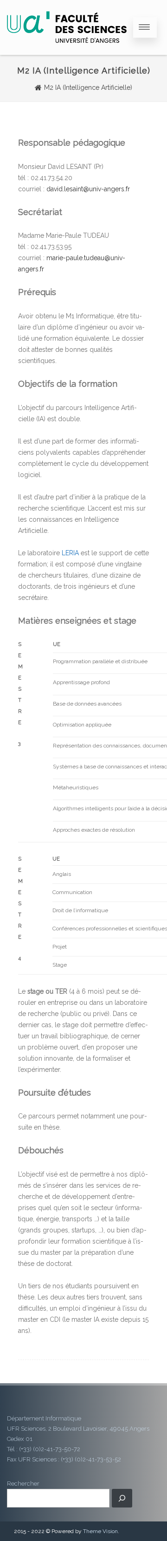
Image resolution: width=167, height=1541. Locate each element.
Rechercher (23, 1483)
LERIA (70, 553)
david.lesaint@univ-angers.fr (88, 189)
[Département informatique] (67, 51)
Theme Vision (100, 1531)
